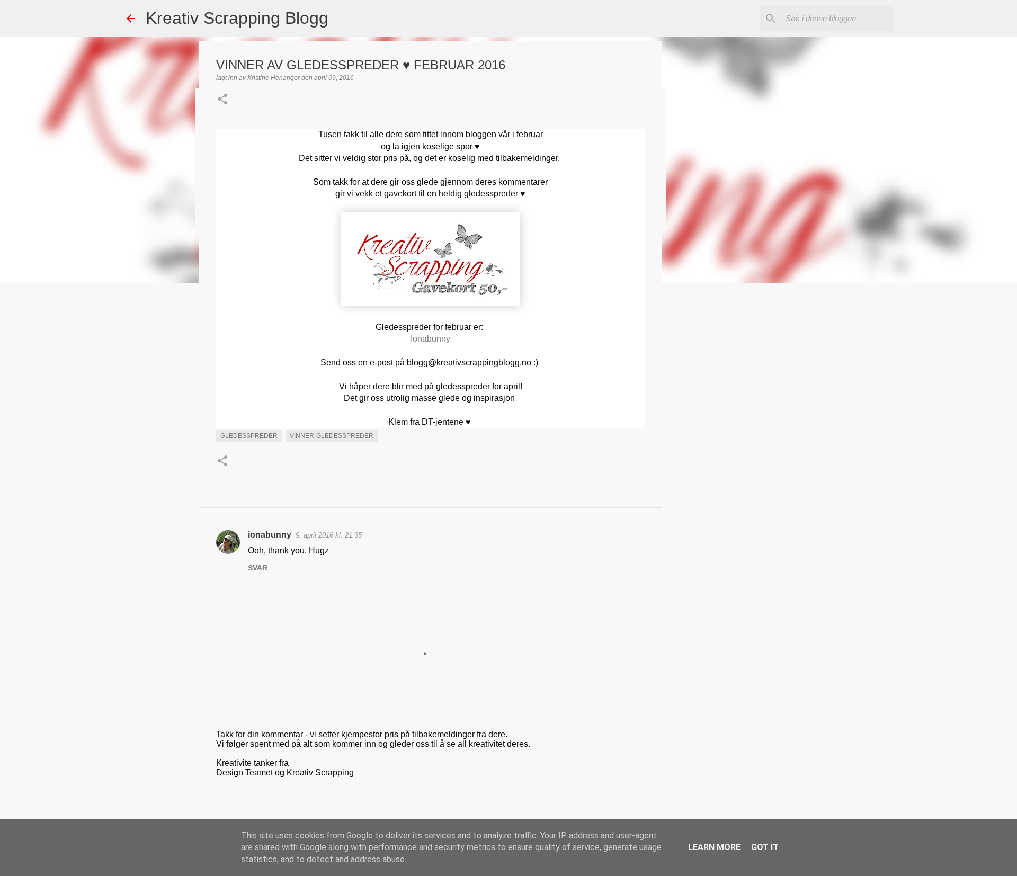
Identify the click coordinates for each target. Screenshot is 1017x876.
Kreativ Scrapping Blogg (237, 18)
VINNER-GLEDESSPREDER (331, 436)
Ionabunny (430, 338)
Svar (257, 568)
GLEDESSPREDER (249, 436)
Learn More (714, 847)
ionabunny (269, 534)
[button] (222, 100)
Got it (765, 847)
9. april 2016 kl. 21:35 (329, 535)
